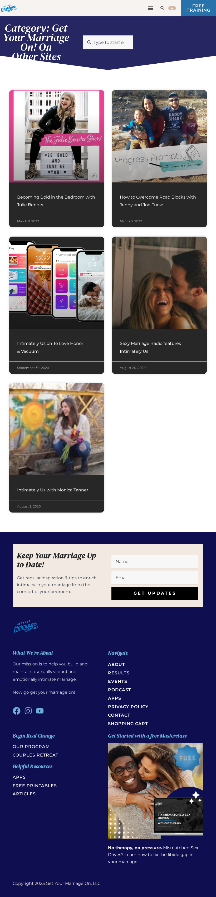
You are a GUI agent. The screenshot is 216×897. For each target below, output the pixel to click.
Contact (119, 715)
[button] (150, 8)
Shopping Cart (128, 723)
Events (117, 681)
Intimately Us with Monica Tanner (52, 489)
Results (119, 672)
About (116, 664)
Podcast (119, 689)
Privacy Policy (128, 706)
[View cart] (172, 8)
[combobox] (108, 42)
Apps (114, 698)
